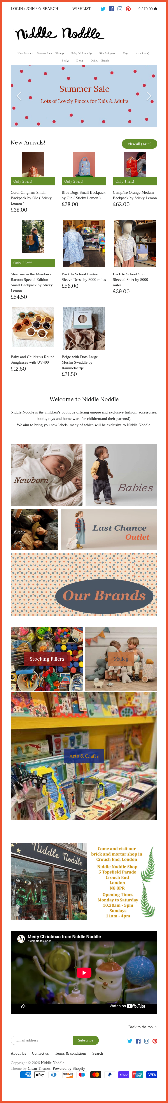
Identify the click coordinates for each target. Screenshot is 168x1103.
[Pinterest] (128, 8)
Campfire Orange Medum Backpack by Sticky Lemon (135, 195)
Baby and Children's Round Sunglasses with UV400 (32, 359)
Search (97, 1053)
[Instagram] (119, 8)
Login (17, 8)
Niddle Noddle (52, 1063)
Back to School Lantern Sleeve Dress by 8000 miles (84, 277)
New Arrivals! (28, 142)
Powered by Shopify (69, 1068)
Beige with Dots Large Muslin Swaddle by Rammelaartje (80, 362)
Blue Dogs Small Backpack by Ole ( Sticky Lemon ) (83, 195)
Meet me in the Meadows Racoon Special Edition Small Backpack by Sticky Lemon (32, 282)
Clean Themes (39, 1068)
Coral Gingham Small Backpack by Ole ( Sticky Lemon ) (31, 198)
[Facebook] (111, 8)
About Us (18, 1053)
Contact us (40, 1053)
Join (30, 8)
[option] (84, 96)
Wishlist (81, 8)
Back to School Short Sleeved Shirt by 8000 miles (130, 279)
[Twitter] (103, 8)
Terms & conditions (70, 1053)
